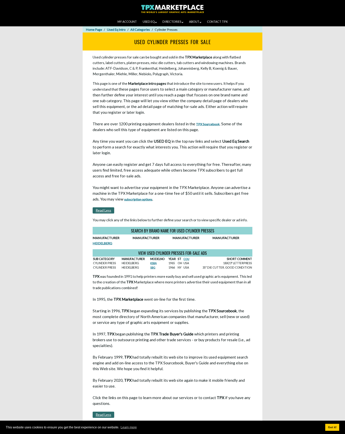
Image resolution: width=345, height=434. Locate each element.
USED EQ (149, 21)
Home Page (94, 29)
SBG (152, 267)
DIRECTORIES (172, 21)
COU (186, 259)
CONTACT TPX (217, 21)
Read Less (103, 210)
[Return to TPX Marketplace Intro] (172, 14)
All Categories (140, 29)
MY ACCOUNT (127, 21)
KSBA (153, 263)
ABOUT (194, 21)
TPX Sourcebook (208, 124)
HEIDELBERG (102, 243)
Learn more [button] (129, 427)
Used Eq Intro (116, 29)
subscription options (138, 199)
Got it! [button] (332, 427)
